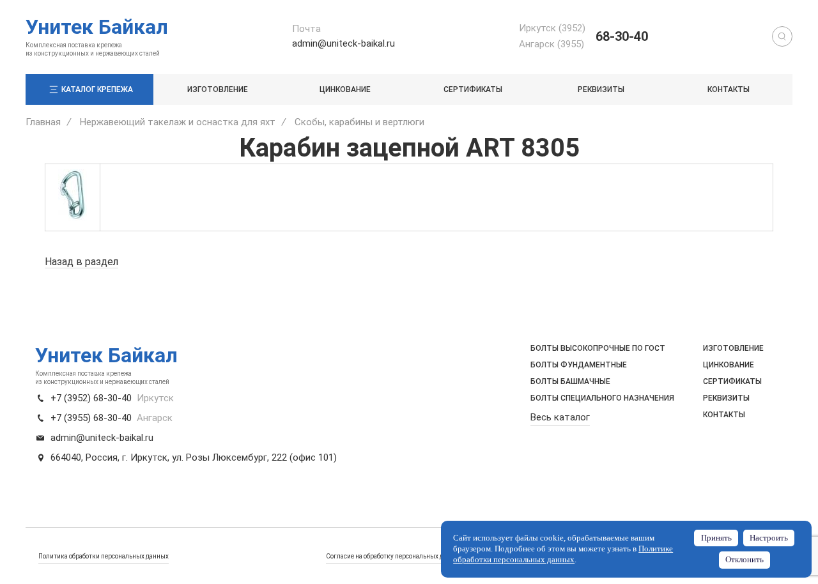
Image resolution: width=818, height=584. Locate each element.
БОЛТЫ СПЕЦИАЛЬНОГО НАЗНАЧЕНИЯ (602, 398)
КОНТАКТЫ (728, 89)
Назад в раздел (81, 262)
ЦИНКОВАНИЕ (345, 89)
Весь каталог (560, 417)
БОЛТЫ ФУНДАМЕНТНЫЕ (578, 364)
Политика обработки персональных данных (103, 556)
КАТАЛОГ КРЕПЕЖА (97, 89)
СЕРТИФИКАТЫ (473, 89)
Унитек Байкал (97, 27)
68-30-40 (622, 36)
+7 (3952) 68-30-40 (91, 398)
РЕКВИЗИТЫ (601, 89)
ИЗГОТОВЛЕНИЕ (217, 89)
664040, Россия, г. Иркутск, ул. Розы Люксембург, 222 (168, 457)
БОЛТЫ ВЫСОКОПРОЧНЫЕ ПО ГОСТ (597, 348)
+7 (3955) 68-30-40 (91, 418)
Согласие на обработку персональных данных (394, 556)
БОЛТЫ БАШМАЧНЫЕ (570, 381)
